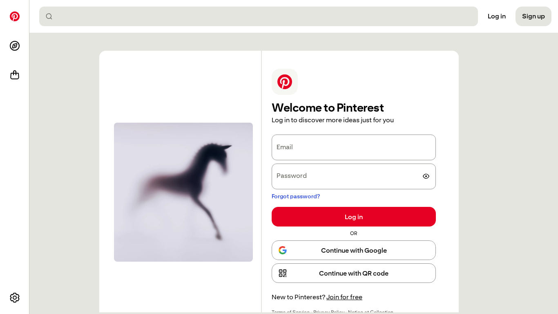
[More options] (15, 297)
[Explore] (15, 46)
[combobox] (262, 16)
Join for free (344, 297)
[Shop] (15, 75)
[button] (354, 273)
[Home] (15, 16)
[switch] (426, 176)
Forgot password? (296, 196)
